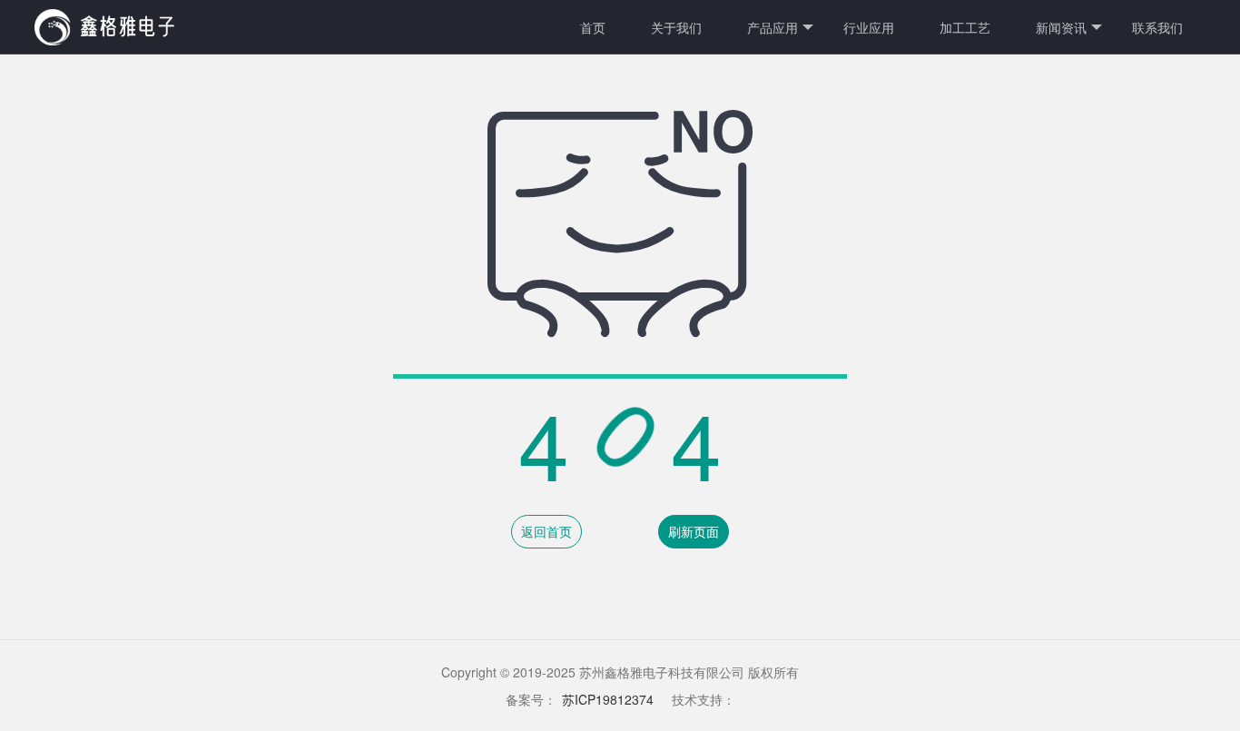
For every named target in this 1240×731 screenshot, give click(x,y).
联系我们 (1157, 27)
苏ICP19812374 (608, 699)
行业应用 (868, 27)
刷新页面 (693, 531)
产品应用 (772, 27)
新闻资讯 (1061, 27)
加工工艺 (965, 27)
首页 (592, 27)
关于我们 (676, 27)
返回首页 (546, 531)
